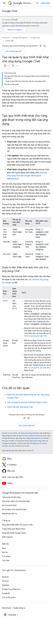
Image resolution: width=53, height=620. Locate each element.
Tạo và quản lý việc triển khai (38, 368)
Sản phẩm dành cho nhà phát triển (16, 501)
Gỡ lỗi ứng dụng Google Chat (35, 336)
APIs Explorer (7, 537)
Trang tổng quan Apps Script (13, 529)
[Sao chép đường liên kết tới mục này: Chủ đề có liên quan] (32, 388)
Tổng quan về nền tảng (11, 497)
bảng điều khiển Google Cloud (14, 533)
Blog (4, 548)
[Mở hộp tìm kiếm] (37, 3)
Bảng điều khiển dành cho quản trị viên (17, 525)
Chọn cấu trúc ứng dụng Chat (20, 407)
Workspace (28, 3)
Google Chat (9, 11)
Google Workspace (20, 38)
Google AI (6, 593)
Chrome (5, 581)
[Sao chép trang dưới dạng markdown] (13, 65)
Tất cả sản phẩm (9, 597)
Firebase (5, 585)
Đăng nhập (45, 3)
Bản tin (5, 552)
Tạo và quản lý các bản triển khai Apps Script (27, 402)
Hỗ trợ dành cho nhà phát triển (14, 509)
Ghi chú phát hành (9, 505)
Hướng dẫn (9, 41)
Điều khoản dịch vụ (9, 514)
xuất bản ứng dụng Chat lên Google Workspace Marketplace (27, 175)
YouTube (5, 560)
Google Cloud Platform (11, 589)
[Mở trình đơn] (4, 3)
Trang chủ (5, 38)
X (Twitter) (6, 556)
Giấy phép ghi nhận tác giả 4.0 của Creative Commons (22, 436)
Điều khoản (6, 608)
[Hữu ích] (41, 46)
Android (5, 577)
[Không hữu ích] (44, 46)
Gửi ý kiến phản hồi (13, 51)
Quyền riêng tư (19, 608)
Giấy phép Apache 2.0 (34, 438)
